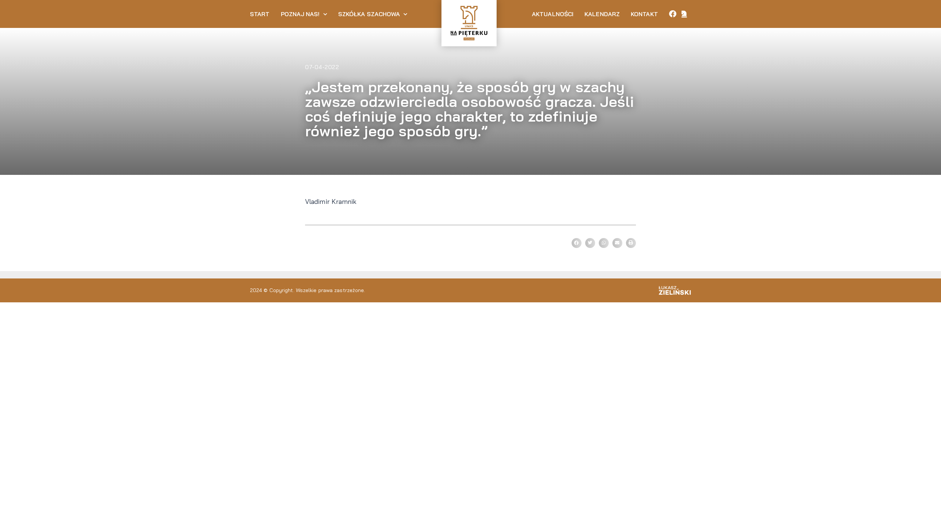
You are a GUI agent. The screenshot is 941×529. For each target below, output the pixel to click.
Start (260, 14)
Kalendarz (602, 14)
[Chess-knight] (684, 14)
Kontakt (644, 14)
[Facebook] (672, 14)
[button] (577, 243)
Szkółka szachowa (369, 14)
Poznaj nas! (300, 14)
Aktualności (552, 14)
